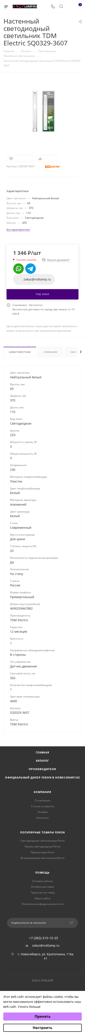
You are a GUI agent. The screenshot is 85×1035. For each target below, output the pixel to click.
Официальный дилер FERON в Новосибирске (42, 777)
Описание (50, 351)
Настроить (42, 1027)
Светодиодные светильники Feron (42, 840)
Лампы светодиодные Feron (42, 846)
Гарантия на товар (43, 892)
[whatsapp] (18, 268)
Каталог (42, 761)
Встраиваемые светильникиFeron (43, 858)
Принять (43, 1016)
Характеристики (20, 351)
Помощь (42, 872)
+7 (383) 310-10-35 (43, 938)
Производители (42, 769)
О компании (42, 800)
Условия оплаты (42, 881)
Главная (42, 752)
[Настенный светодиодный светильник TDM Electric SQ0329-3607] (42, 111)
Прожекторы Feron (42, 852)
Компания (42, 792)
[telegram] (30, 268)
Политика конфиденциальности (43, 904)
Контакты (42, 818)
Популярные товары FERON (42, 832)
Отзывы (42, 812)
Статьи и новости (42, 806)
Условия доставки (42, 887)
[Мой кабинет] (69, 7)
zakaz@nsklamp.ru (46, 945)
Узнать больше (29, 1007)
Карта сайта (42, 898)
